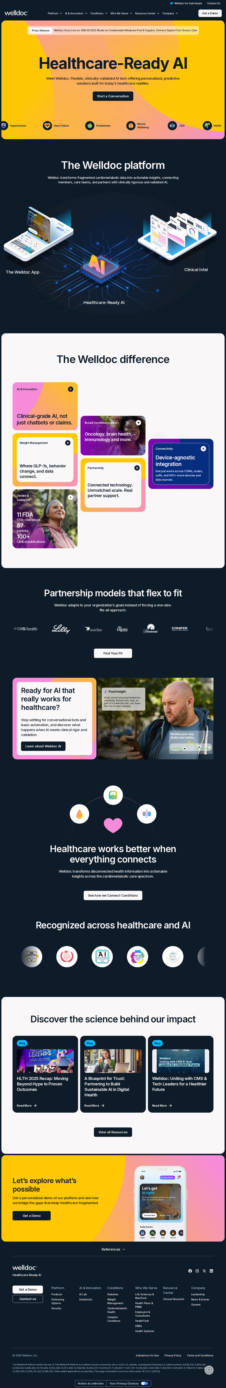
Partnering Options (57, 1301)
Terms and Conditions (200, 1355)
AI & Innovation (90, 1288)
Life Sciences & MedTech (144, 1296)
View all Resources (113, 1132)
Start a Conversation (113, 96)
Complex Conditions (113, 1319)
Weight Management (115, 1301)
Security (56, 1308)
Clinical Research (173, 1299)
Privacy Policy (173, 1355)
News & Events (200, 1299)
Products (56, 1294)
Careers (196, 1304)
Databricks (85, 1299)
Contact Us (213, 3)
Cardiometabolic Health (117, 1310)
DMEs (138, 1325)
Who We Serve (146, 1288)
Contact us (27, 1299)
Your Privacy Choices (124, 1383)
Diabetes (112, 1294)
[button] (55, 13)
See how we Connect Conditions (113, 895)
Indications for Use (147, 1355)
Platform (57, 1288)
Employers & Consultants (142, 1313)
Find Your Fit (113, 653)
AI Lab (83, 1294)
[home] (20, 13)
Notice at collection (91, 1383)
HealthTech (142, 1320)
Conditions (115, 1288)
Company (198, 1288)
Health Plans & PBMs (144, 1305)
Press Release (40, 30)
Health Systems (144, 1331)
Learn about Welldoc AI (43, 746)
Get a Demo (210, 13)
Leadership (198, 1294)
